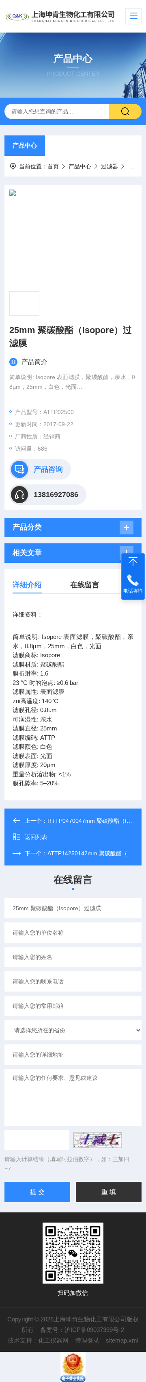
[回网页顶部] (133, 562)
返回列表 (36, 837)
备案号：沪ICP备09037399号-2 (82, 1329)
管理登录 (87, 1340)
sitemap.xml (122, 1340)
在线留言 (84, 585)
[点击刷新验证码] (97, 1140)
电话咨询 (133, 591)
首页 (53, 166)
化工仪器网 (53, 1340)
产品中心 (25, 145)
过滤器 (109, 166)
